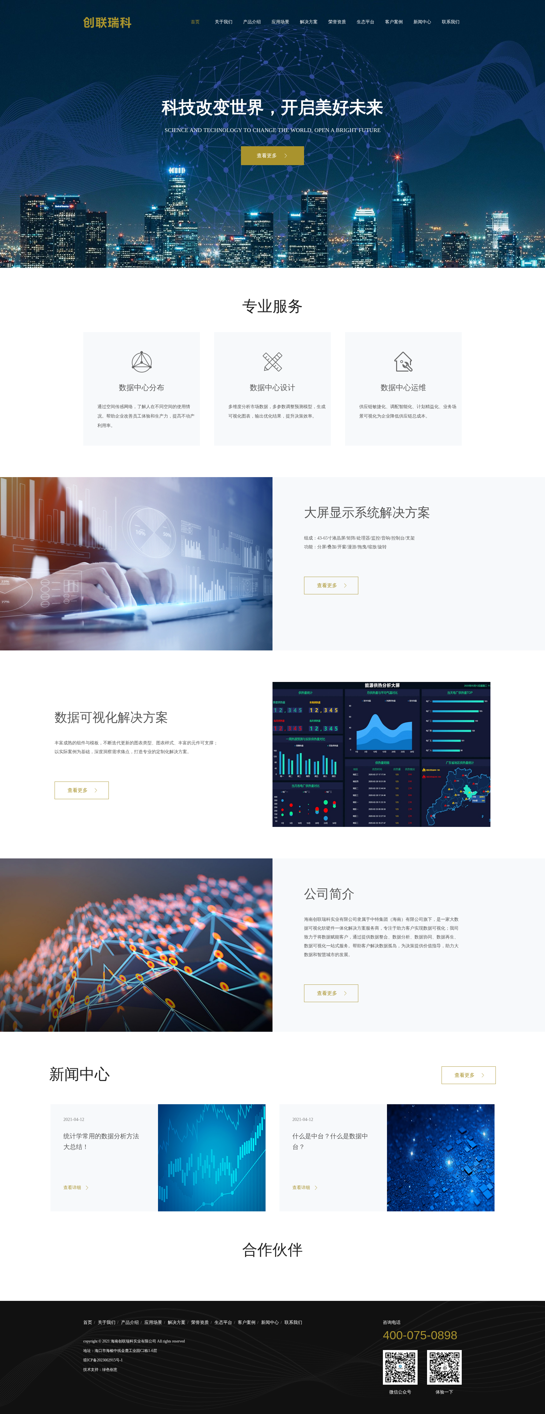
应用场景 (280, 22)
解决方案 (309, 22)
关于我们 (223, 22)
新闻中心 (422, 22)
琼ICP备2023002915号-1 (103, 1360)
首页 (195, 22)
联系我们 (451, 22)
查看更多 (267, 155)
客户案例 (394, 22)
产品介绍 (252, 22)
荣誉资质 (337, 22)
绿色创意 (109, 1369)
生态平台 (365, 22)
